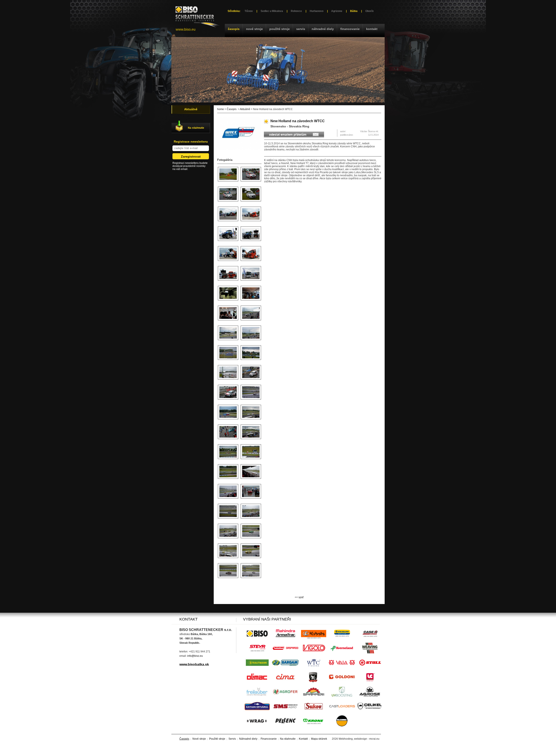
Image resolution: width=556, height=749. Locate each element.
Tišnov (249, 11)
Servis (300, 29)
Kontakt (371, 29)
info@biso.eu (195, 655)
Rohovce (296, 11)
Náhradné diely (323, 29)
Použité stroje (279, 29)
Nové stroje (254, 29)
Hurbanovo (316, 11)
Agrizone (336, 11)
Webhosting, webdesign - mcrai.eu (359, 738)
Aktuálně (245, 109)
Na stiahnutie (196, 127)
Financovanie (350, 29)
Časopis (234, 29)
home (220, 109)
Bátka (353, 11)
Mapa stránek (319, 738)
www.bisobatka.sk (194, 664)
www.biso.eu (185, 29)
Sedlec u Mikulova (272, 11)
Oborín (369, 11)
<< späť (299, 597)
